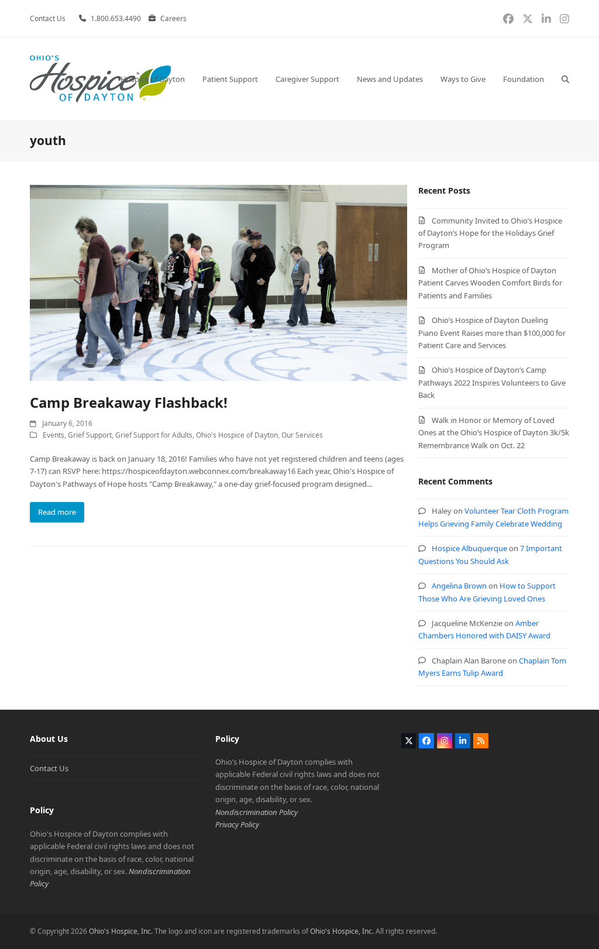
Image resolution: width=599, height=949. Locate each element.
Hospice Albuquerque (469, 548)
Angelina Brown (459, 585)
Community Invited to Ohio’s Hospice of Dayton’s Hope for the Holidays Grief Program (490, 233)
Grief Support (90, 435)
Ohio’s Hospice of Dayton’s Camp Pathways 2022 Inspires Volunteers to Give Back (492, 382)
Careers (173, 18)
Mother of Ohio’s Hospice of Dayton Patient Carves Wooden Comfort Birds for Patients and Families (490, 283)
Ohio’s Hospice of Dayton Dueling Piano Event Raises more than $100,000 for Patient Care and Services (492, 332)
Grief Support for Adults (153, 435)
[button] (565, 78)
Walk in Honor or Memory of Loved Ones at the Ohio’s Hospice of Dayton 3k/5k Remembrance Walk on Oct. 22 (493, 433)
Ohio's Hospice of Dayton (237, 435)
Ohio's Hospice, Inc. (121, 931)
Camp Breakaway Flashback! (129, 402)
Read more (57, 512)
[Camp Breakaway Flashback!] (218, 282)
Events (53, 435)
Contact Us (49, 768)
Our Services (302, 435)
